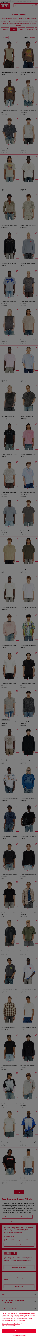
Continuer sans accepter (19, 1335)
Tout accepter (19, 1331)
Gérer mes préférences (8, 1322)
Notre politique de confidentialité (11, 1323)
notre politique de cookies (9, 1325)
